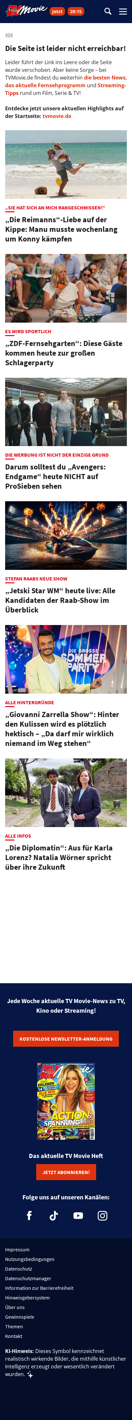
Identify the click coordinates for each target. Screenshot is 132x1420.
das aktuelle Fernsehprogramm (45, 85)
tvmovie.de (57, 116)
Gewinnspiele (19, 1317)
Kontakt (13, 1336)
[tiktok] (53, 1215)
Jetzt (57, 11)
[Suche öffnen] (107, 12)
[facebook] (29, 1215)
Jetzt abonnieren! (66, 1172)
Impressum (17, 1249)
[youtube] (78, 1215)
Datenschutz (18, 1268)
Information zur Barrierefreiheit (39, 1288)
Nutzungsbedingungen (29, 1259)
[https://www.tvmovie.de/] (26, 11)
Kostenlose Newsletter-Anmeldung (66, 1038)
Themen (14, 1326)
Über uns (15, 1307)
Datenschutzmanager (28, 1278)
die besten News (105, 77)
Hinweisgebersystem (27, 1297)
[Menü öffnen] (123, 11)
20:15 (76, 11)
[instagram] (102, 1215)
